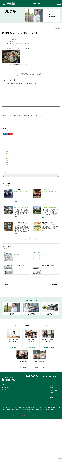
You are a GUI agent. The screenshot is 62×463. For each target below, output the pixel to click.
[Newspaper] (33, 3)
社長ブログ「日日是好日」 (52, 15)
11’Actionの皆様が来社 (18, 189)
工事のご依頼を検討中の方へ (55, 395)
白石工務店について (53, 382)
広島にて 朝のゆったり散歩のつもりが (49, 205)
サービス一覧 (52, 385)
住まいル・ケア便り (31, 314)
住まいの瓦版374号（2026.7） (20, 265)
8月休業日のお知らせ (46, 252)
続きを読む (15, 201)
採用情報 (51, 392)
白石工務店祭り (31, 347)
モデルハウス (52, 397)
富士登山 (7, 153)
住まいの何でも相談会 (48, 347)
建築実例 (51, 387)
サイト (3, 110)
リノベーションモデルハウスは (20, 205)
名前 (3, 100)
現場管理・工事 (9, 162)
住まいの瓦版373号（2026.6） (48, 265)
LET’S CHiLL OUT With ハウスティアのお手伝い (49, 223)
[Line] (39, 3)
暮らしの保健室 (22, 367)
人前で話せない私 (45, 189)
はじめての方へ (52, 380)
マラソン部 (8, 149)
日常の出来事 (8, 158)
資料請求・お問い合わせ (54, 390)
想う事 (7, 155)
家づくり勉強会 (13, 347)
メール (3, 105)
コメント (4, 85)
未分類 (3, 28)
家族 (7, 151)
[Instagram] (35, 3)
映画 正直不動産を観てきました (20, 222)
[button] (4, 134)
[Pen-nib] (36, 3)
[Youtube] (38, 3)
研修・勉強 (8, 164)
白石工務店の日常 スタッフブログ (50, 314)
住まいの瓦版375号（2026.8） (20, 252)
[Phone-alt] (37, 376)
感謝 (7, 157)
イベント (7, 147)
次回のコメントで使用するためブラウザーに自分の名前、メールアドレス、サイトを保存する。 (23, 115)
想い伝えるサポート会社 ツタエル (29, 415)
